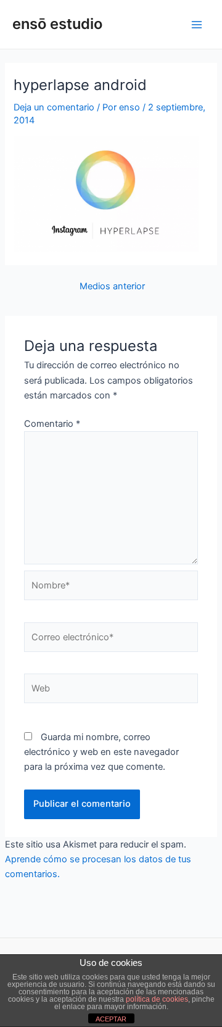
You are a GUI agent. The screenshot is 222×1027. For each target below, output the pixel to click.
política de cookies (157, 999)
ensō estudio (57, 24)
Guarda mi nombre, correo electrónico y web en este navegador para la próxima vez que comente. (101, 752)
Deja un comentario (54, 107)
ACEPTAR (111, 1019)
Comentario (52, 423)
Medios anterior (112, 286)
